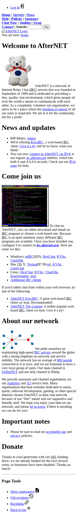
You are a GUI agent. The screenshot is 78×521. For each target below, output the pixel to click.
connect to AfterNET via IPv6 (50, 154)
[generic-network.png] (18, 348)
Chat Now (9, 23)
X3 (29, 383)
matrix (31, 138)
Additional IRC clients (25, 280)
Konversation (19, 276)
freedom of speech (54, 109)
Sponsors (31, 19)
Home (6, 15)
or (48, 264)
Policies (16, 19)
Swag (37, 23)
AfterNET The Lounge (26, 306)
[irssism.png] (25, 226)
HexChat (49, 256)
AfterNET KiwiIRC (24, 298)
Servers (18, 15)
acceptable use (56, 432)
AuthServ (13, 383)
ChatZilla (16, 260)
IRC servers (42, 352)
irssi (33, 276)
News (31, 15)
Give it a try (28, 146)
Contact (7, 27)
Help (5, 19)
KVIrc (61, 256)
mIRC (29, 256)
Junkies (25, 23)
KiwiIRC (37, 142)
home (24, 35)
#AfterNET (10, 372)
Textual (32, 264)
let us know (38, 406)
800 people (64, 360)
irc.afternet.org (36, 158)
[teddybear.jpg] (18, 86)
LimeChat (17, 268)
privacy (15, 435)
